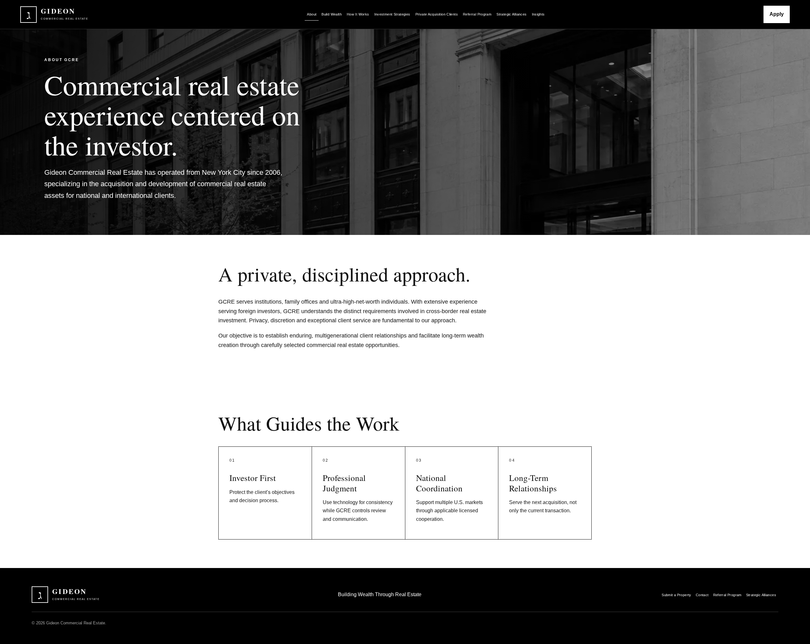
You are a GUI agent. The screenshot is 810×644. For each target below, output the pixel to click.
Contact (702, 595)
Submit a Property (676, 595)
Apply (777, 14)
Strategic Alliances (511, 14)
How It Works (358, 14)
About (311, 14)
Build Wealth (331, 14)
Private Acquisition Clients (436, 14)
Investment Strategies (392, 14)
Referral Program (477, 14)
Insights (538, 14)
